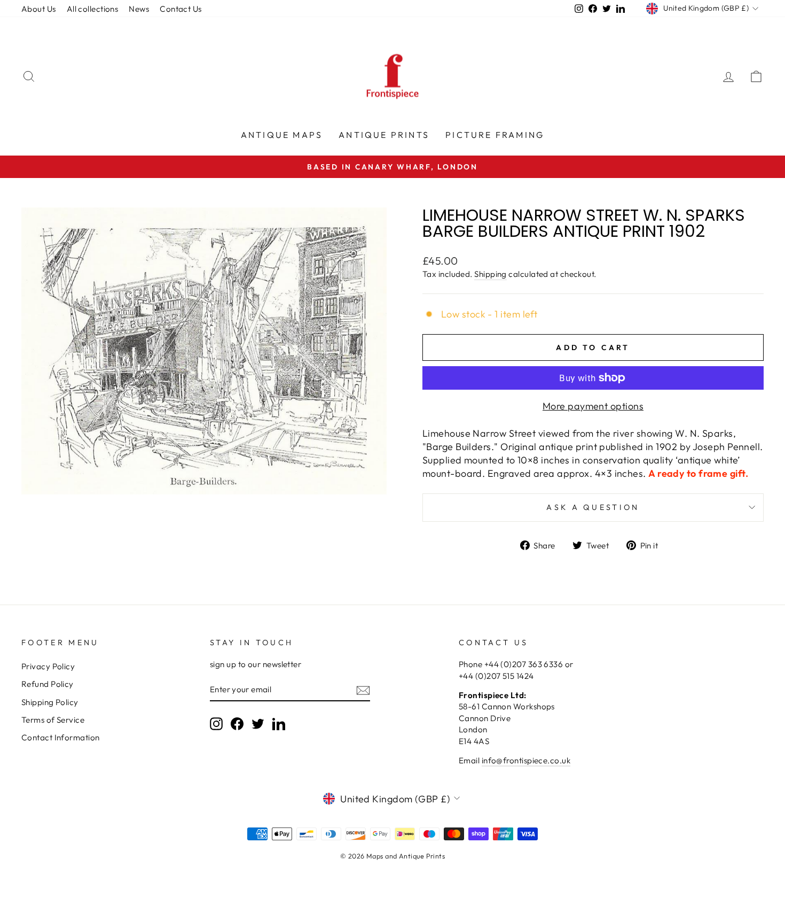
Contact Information (60, 737)
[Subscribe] (363, 690)
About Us (38, 9)
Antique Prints (384, 134)
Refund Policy (47, 684)
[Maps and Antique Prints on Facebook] (237, 723)
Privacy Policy (48, 666)
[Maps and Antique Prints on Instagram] (216, 723)
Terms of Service (52, 720)
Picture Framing (494, 134)
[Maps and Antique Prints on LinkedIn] (278, 723)
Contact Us (181, 9)
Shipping (490, 274)
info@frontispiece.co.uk (526, 760)
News (139, 9)
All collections (93, 9)
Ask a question (592, 507)
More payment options (593, 406)
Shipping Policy (49, 702)
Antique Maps (282, 134)
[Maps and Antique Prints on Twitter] (258, 723)
